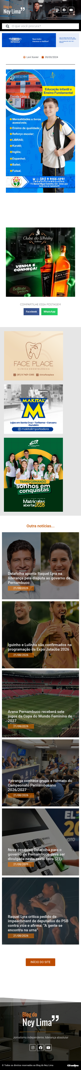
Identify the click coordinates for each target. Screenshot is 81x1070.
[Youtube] (71, 10)
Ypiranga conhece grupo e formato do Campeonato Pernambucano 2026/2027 (40, 785)
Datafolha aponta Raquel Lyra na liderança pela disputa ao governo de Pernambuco (39, 578)
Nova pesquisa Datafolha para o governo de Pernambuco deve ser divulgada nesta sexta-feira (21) (36, 854)
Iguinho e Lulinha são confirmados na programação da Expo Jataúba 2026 (40, 647)
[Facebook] (64, 10)
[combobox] (40, 26)
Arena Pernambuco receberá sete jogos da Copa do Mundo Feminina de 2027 (40, 716)
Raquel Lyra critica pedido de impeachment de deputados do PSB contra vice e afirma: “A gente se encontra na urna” (38, 923)
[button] (31, 311)
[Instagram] (57, 10)
